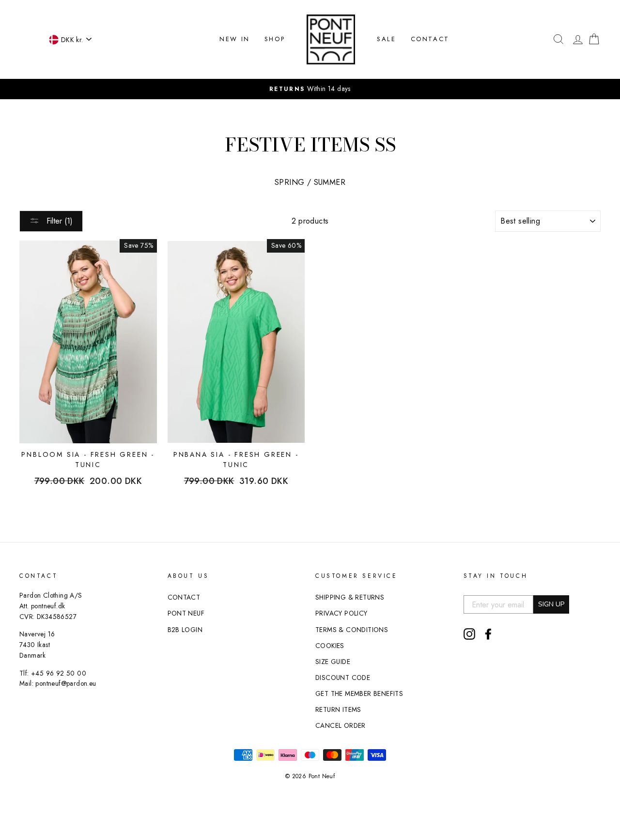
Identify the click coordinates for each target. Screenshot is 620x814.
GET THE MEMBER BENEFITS (359, 693)
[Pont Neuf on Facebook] (488, 634)
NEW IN (234, 39)
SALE (386, 39)
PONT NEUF (186, 613)
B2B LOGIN (185, 629)
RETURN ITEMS (338, 709)
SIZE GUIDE (332, 661)
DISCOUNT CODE (342, 677)
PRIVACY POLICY (341, 613)
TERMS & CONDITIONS (351, 629)
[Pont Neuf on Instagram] (469, 634)
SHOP (274, 39)
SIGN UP (551, 604)
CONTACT (430, 39)
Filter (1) (58, 220)
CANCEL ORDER (340, 725)
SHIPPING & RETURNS (349, 597)
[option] (310, 89)
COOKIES (329, 645)
